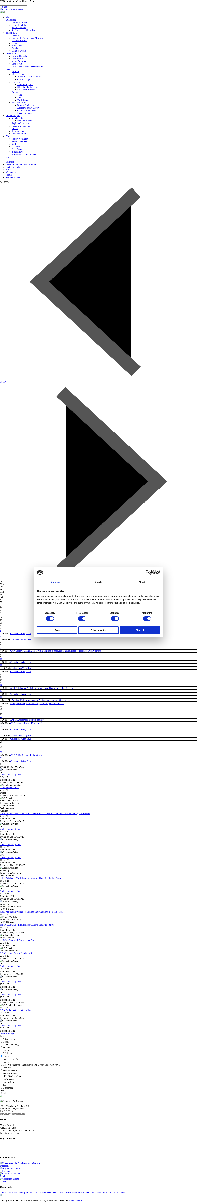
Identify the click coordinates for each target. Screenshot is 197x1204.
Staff (14, 144)
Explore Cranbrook (20, 123)
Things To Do (12, 32)
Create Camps (23, 79)
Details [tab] (98, 582)
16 (1, 685)
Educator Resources (26, 89)
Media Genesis (75, 1200)
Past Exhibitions (19, 27)
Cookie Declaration (97, 1192)
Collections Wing (11, 1044)
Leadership (17, 146)
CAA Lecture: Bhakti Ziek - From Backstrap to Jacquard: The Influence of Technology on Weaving (55, 651)
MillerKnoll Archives (12, 1076)
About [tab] (142, 582)
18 (1, 697)
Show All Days (7, 1033)
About (9, 136)
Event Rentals (53, 1192)
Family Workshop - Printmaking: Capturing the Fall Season (37, 703)
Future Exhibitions (20, 25)
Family (15, 48)
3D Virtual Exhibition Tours (24, 30)
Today (3, 382)
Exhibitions (11, 20)
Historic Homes (19, 58)
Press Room (17, 149)
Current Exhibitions (20, 22)
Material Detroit (10, 1070)
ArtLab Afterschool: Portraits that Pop (27, 720)
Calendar (16, 35)
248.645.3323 (6, 1111)
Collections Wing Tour (20, 633)
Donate (15, 128)
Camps (6, 1042)
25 (1, 732)
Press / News (41, 1192)
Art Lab (15, 71)
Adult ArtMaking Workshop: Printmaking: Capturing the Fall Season (41, 688)
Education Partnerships (27, 87)
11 (1, 665)
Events (6, 1050)
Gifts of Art (17, 64)
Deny (57, 630)
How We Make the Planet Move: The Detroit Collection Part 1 (31, 1065)
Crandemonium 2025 (21, 639)
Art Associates (9, 1039)
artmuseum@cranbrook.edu (12, 1114)
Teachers (16, 82)
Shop (3, 7)
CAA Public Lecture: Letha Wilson (26, 755)
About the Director (20, 141)
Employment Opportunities (24, 154)
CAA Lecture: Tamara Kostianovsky (27, 723)
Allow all (140, 630)
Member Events (19, 51)
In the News (17, 152)
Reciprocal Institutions (22, 126)
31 (1, 758)
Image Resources (19, 61)
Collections (11, 53)
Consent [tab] (55, 582)
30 (1, 752)
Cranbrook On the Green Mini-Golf (28, 38)
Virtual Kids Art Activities (29, 76)
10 (1, 659)
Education (7, 1047)
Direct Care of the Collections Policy (28, 66)
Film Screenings (10, 1059)
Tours (14, 43)
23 (1, 717)
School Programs (25, 84)
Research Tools (19, 102)
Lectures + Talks (19, 40)
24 (1, 726)
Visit (8, 17)
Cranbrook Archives (26, 110)
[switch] (82, 618)
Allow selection (98, 630)
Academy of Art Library (28, 108)
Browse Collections (20, 56)
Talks (19, 95)
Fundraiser (8, 1062)
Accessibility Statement (116, 1192)
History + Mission (20, 139)
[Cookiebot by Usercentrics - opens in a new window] (147, 572)
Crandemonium (19, 133)
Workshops (17, 45)
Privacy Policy (81, 1192)
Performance (8, 1079)
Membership (17, 118)
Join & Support (13, 115)
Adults (15, 92)
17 (1, 691)
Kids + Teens (18, 74)
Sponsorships (18, 131)
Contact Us (5, 1192)
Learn (8, 69)
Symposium (8, 1082)
